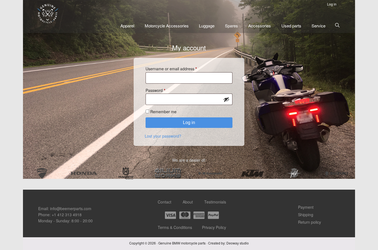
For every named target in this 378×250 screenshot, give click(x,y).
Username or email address (179, 69)
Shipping (305, 214)
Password (163, 90)
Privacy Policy (214, 227)
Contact (164, 202)
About (188, 202)
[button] (337, 25)
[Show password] (226, 99)
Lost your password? (163, 136)
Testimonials (215, 202)
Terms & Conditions (175, 227)
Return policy (309, 222)
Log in (189, 122)
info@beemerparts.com (70, 208)
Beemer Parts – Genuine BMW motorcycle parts (48, 13)
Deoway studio (237, 243)
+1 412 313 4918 (67, 214)
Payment (306, 207)
